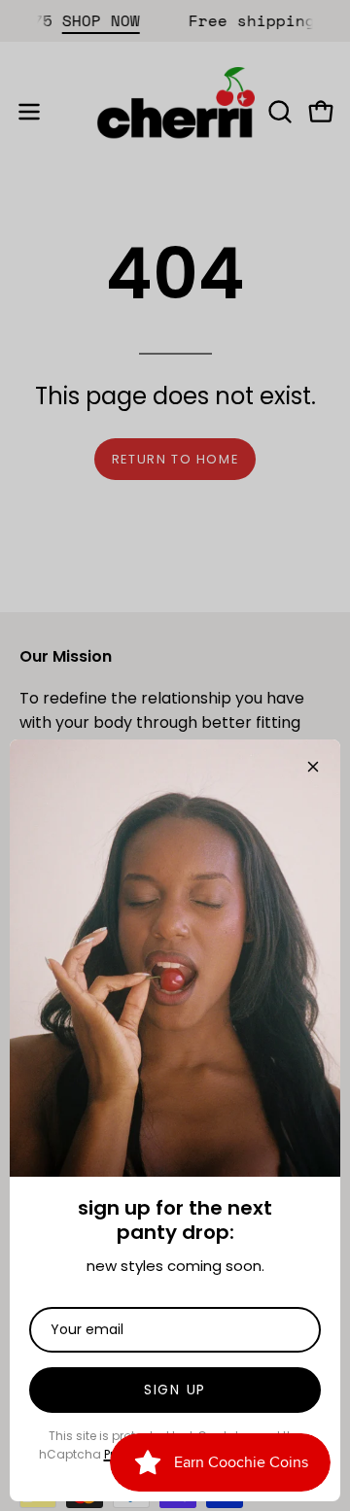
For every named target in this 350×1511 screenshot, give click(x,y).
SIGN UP (175, 1389)
